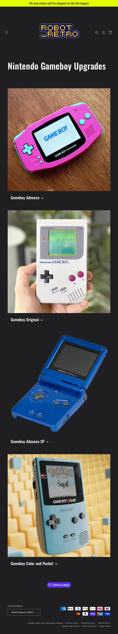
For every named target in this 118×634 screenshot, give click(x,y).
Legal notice (105, 626)
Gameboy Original (25, 319)
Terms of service (89, 626)
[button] (6, 32)
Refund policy (104, 623)
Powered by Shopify (54, 623)
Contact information (70, 626)
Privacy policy (72, 623)
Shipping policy (88, 623)
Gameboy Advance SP (28, 441)
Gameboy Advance (25, 197)
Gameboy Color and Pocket (32, 563)
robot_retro (40, 623)
